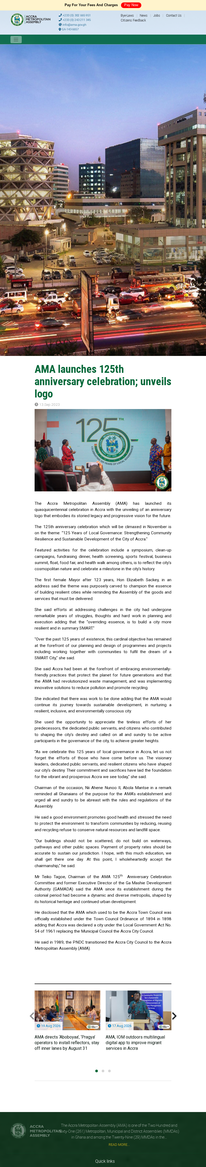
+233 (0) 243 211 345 (76, 20)
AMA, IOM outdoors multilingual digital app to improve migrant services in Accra (135, 1043)
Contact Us (174, 15)
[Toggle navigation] (16, 39)
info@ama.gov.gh (74, 25)
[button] (96, 1071)
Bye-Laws (127, 15)
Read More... (119, 1145)
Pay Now (131, 5)
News (144, 15)
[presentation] (32, 1016)
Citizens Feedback (133, 20)
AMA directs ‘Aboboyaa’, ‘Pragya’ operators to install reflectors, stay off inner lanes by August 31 (67, 1043)
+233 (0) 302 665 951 (76, 15)
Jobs (156, 15)
